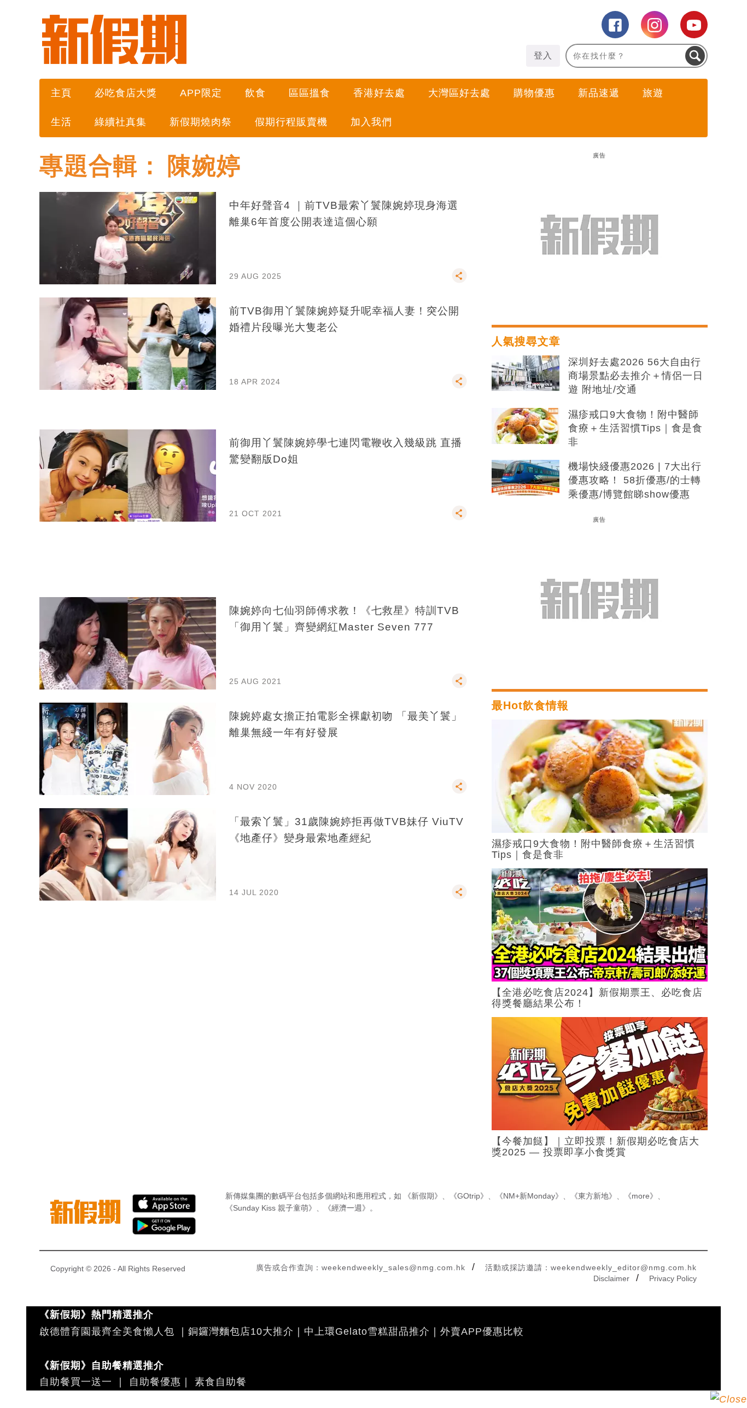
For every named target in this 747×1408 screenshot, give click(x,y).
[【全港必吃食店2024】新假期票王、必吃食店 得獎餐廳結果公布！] (600, 924)
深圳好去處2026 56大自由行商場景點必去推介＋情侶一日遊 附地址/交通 (635, 376)
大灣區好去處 (459, 92)
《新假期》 (423, 1195)
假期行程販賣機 (291, 121)
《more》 (640, 1195)
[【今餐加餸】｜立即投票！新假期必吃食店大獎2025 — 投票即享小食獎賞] (600, 1072)
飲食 (255, 92)
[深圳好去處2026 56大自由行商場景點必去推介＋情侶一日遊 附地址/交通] (525, 373)
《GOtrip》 (469, 1195)
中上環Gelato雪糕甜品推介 (367, 1331)
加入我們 (371, 121)
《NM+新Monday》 (529, 1195)
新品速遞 (599, 92)
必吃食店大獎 (126, 92)
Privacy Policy (673, 1278)
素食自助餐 (221, 1381)
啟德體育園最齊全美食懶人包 (106, 1331)
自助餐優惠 (155, 1381)
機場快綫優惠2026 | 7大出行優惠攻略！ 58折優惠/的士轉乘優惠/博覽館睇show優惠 (635, 480)
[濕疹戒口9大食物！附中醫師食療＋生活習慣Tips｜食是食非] (525, 426)
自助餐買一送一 (75, 1381)
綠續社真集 (121, 121)
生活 (61, 121)
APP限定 (201, 92)
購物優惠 (534, 92)
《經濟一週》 (347, 1207)
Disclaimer (611, 1278)
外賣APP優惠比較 (482, 1331)
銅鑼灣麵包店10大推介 (241, 1331)
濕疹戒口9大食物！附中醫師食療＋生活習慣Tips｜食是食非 (635, 428)
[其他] (459, 280)
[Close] (728, 1399)
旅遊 (653, 92)
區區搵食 (309, 92)
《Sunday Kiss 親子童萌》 (270, 1207)
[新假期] (206, 39)
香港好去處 (379, 92)
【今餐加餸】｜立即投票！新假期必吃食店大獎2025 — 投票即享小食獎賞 (595, 1147)
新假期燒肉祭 (201, 121)
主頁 (61, 92)
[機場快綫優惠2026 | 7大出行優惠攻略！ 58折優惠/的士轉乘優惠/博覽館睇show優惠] (525, 478)
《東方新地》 (593, 1195)
